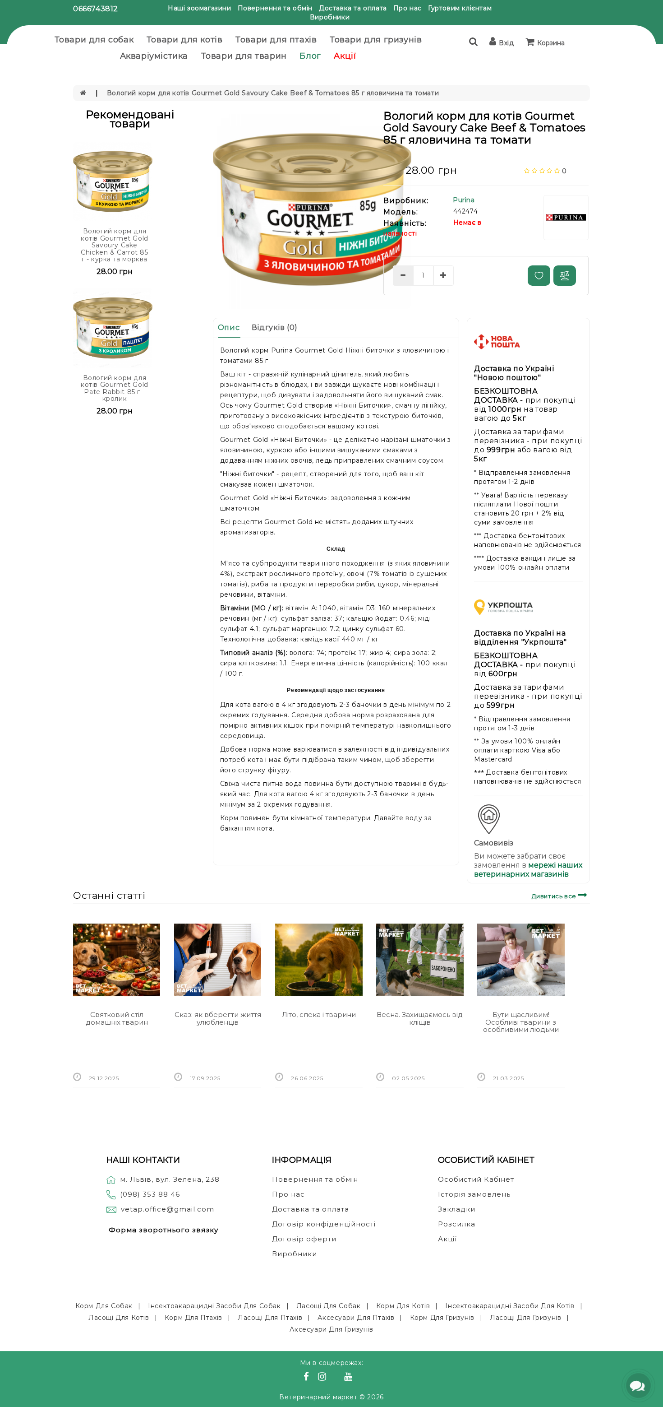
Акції (345, 56)
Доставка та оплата (353, 8)
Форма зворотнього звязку (163, 1230)
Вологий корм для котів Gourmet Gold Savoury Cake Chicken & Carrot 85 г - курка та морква (114, 245)
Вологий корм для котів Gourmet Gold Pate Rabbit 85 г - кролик (114, 388)
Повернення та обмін (275, 8)
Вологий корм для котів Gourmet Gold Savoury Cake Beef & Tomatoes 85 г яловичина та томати (273, 93)
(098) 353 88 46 (150, 1194)
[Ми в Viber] (336, 1377)
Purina (464, 200)
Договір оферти (304, 1239)
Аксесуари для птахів (356, 1318)
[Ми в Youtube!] (349, 1377)
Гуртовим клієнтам (460, 8)
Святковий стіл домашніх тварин (117, 1018)
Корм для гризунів (442, 1318)
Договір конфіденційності (324, 1224)
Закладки (456, 1209)
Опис (228, 327)
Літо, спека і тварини (319, 1014)
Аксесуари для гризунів (331, 1329)
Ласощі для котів (118, 1318)
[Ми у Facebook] (307, 1377)
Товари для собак (94, 40)
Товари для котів (185, 40)
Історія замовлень (474, 1194)
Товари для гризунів (376, 40)
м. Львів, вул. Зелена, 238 (170, 1179)
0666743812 (95, 9)
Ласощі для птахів (270, 1318)
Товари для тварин (244, 56)
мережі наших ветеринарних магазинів (528, 869)
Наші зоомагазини (199, 8)
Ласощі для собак (328, 1306)
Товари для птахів (276, 40)
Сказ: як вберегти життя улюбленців (218, 1018)
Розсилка (456, 1224)
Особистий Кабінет (476, 1179)
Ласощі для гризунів (525, 1318)
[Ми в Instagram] (323, 1377)
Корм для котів (403, 1306)
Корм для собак (104, 1306)
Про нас (407, 8)
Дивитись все (555, 896)
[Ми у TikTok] (359, 1377)
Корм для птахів (193, 1318)
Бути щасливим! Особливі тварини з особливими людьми (521, 1022)
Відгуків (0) (275, 327)
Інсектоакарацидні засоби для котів (509, 1306)
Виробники (330, 17)
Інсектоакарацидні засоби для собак (214, 1306)
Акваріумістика (154, 56)
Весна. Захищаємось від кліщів (420, 1018)
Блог (310, 56)
